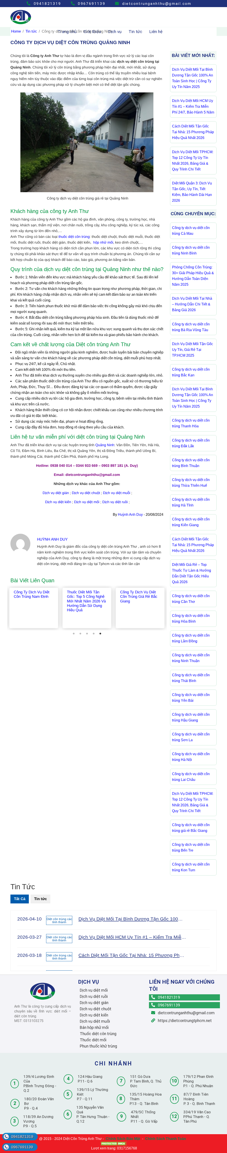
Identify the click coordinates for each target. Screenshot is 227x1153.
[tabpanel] (33, 608)
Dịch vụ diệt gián (56, 493)
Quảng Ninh (104, 445)
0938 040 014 (61, 466)
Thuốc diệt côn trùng (98, 1034)
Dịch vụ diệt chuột (86, 493)
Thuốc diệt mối (93, 1040)
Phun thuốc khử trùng (98, 1046)
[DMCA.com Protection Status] (113, 1143)
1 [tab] (73, 633)
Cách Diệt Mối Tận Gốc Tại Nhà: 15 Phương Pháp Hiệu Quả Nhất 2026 (193, 132)
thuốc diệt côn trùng (74, 237)
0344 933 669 (87, 466)
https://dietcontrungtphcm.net (184, 1020)
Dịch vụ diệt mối (86, 502)
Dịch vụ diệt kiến (58, 502)
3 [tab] (87, 633)
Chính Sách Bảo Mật (123, 1139)
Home (16, 31)
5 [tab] (100, 633)
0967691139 (90, 3)
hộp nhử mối (103, 242)
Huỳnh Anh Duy (130, 514)
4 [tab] (93, 633)
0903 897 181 (112, 466)
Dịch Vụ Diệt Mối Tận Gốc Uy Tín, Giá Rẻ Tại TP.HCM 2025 (192, 349)
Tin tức (31, 31)
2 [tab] (80, 633)
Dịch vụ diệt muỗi (116, 493)
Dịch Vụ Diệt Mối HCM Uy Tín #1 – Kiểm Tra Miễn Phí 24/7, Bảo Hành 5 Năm (193, 106)
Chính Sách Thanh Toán (165, 1139)
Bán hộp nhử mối (94, 1027)
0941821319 (46, 3)
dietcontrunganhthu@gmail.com (156, 3)
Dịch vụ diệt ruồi (115, 502)
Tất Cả (19, 899)
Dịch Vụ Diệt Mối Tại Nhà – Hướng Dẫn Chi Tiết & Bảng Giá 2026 (192, 304)
